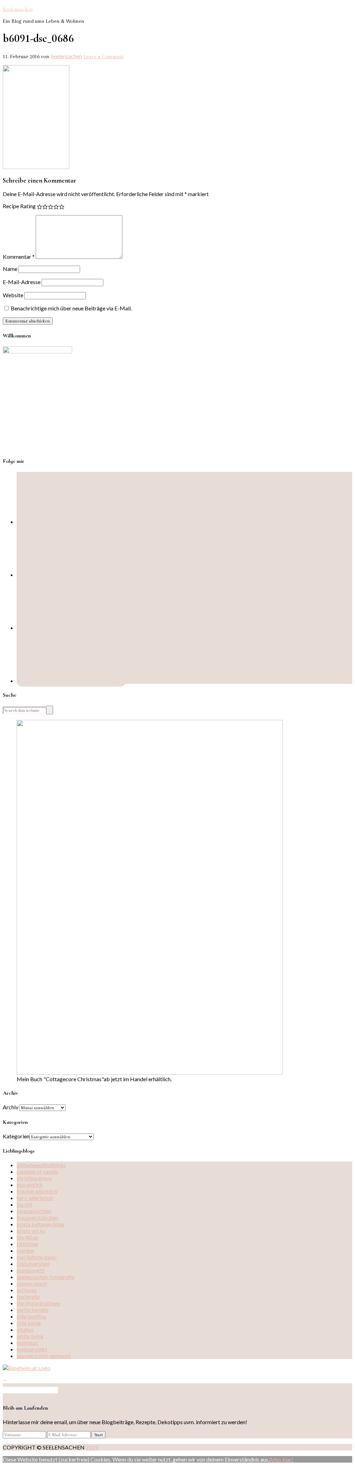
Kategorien (16, 1136)
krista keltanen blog (40, 1224)
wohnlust (27, 1342)
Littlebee (27, 1244)
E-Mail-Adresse (22, 282)
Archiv (10, 1107)
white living (30, 1336)
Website (13, 295)
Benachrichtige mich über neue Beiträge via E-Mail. (71, 308)
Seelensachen (18, 9)
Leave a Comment (104, 56)
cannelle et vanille (37, 1171)
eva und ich (30, 1184)
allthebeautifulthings (41, 1165)
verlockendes (33, 1309)
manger (26, 1250)
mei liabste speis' (37, 1257)
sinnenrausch (32, 1283)
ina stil (24, 1204)
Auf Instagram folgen (33, 1390)
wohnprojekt (32, 1349)
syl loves (27, 1290)
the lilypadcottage (38, 1303)
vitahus (25, 1329)
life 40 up (27, 1237)
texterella (28, 1296)
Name (10, 268)
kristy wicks (31, 1230)
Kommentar (19, 256)
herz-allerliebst (35, 1197)
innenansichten (34, 1211)
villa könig (29, 1323)
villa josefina (31, 1316)
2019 (92, 1447)
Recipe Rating (19, 206)
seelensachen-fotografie (46, 1276)
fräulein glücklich (37, 1191)
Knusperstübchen (37, 1217)
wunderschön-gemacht (44, 1355)
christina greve (34, 1178)
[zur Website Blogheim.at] (26, 1368)
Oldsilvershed (33, 1263)
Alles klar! (281, 1459)
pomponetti (31, 1270)
